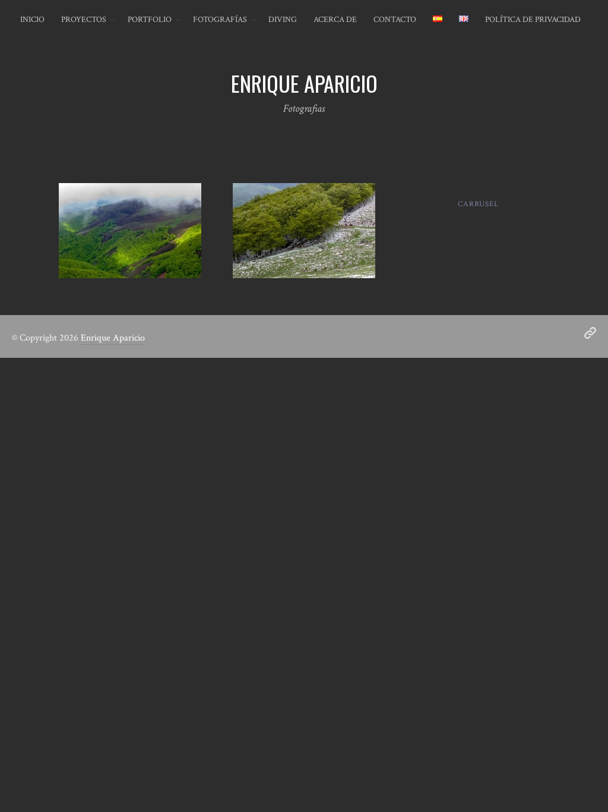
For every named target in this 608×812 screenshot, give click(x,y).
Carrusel (478, 204)
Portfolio (150, 19)
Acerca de (335, 19)
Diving (282, 19)
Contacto (394, 19)
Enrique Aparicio (113, 338)
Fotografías (220, 19)
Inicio (32, 19)
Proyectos (83, 19)
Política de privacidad (533, 19)
